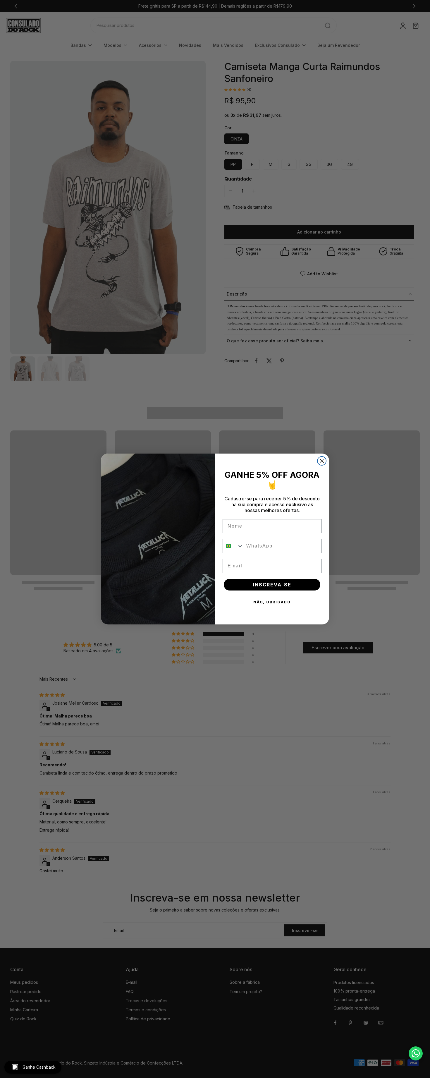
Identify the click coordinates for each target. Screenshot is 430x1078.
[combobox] (233, 546)
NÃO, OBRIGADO (272, 602)
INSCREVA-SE (272, 585)
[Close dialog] (321, 460)
